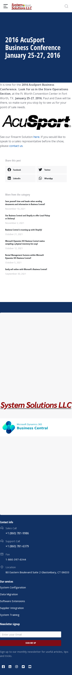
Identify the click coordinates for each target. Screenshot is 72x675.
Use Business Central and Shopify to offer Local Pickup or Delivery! (27, 217)
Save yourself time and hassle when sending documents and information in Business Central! (25, 203)
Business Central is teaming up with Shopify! (23, 229)
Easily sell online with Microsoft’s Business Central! (26, 269)
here (36, 137)
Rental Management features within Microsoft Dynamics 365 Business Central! (24, 256)
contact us (16, 146)
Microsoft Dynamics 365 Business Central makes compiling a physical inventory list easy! (25, 242)
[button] (20, 170)
